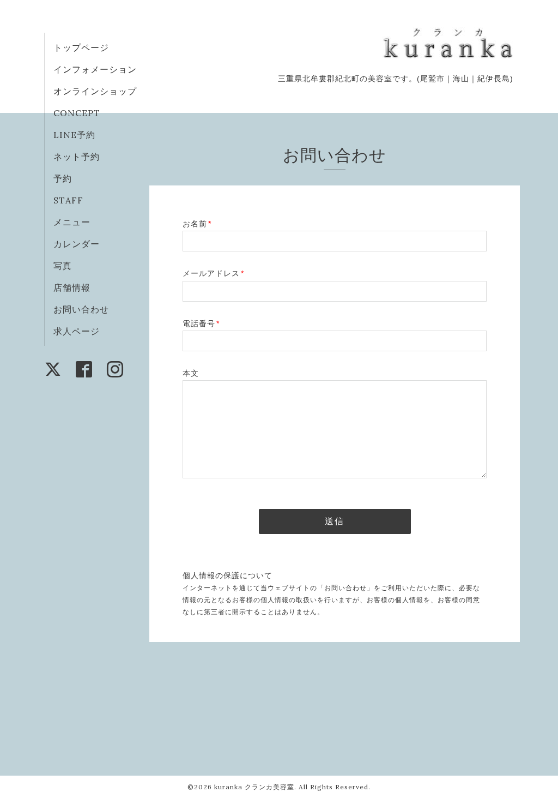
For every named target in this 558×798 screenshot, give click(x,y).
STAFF (68, 200)
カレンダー (76, 243)
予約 (62, 178)
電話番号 (201, 323)
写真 (62, 265)
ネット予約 (76, 156)
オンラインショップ (95, 91)
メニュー (71, 222)
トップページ (81, 47)
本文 (191, 373)
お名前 (197, 223)
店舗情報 (71, 287)
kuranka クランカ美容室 (254, 787)
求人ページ (76, 331)
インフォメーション (95, 69)
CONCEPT (76, 112)
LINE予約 (74, 134)
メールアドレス (213, 273)
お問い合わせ (81, 309)
